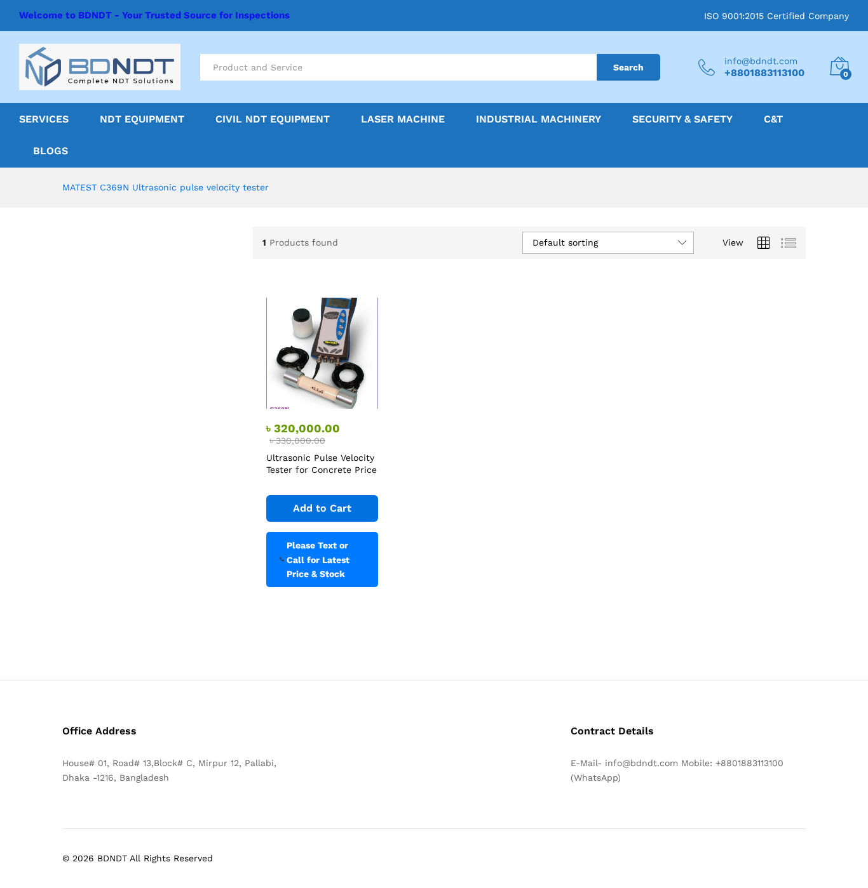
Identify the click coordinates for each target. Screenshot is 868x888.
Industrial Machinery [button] (538, 119)
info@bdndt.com (760, 61)
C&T (773, 119)
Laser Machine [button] (403, 119)
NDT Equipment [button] (142, 119)
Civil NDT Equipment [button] (272, 119)
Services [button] (44, 119)
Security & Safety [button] (682, 119)
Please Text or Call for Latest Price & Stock (318, 559)
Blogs (50, 151)
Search (628, 67)
